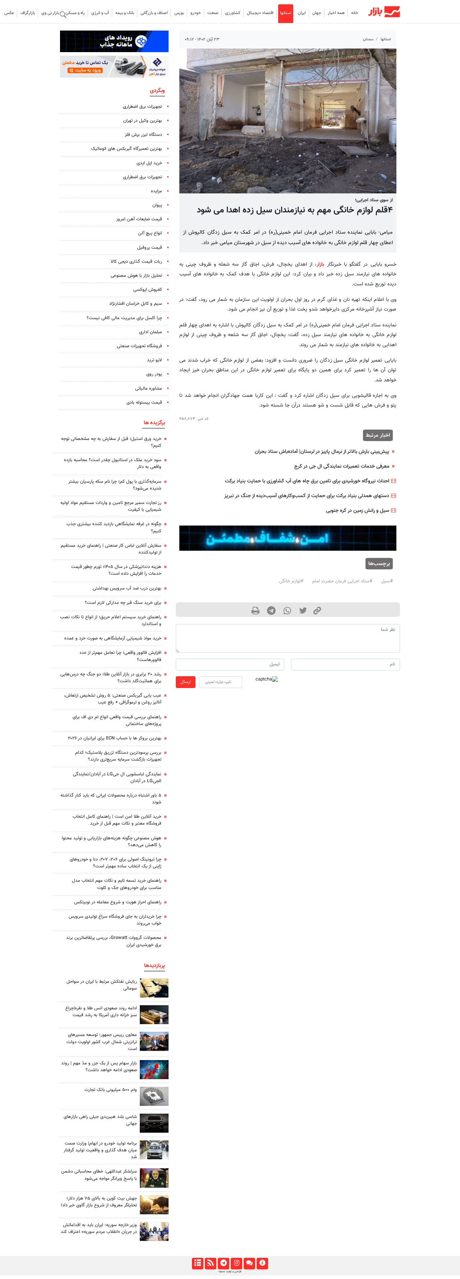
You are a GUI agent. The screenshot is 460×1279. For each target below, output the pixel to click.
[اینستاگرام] (236, 1264)
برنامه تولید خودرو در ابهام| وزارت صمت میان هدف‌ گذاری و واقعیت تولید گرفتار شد (100, 1150)
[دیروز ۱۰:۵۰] (154, 1204)
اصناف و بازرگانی (154, 13)
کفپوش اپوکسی (147, 289)
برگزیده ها (154, 422)
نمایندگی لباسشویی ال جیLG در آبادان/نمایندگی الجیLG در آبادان (117, 778)
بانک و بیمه (124, 13)
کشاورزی (232, 13)
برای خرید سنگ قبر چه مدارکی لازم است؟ (123, 602)
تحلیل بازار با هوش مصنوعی (136, 275)
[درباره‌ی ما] (262, 1264)
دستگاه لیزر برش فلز (143, 134)
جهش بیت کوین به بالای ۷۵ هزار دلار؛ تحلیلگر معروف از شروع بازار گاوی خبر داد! (99, 1202)
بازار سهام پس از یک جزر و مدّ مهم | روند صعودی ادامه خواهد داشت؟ (99, 1067)
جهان (316, 13)
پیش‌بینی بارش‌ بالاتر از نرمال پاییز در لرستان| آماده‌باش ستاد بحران (322, 452)
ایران (302, 13)
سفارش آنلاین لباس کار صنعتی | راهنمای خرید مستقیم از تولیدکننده (111, 549)
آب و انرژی (100, 13)
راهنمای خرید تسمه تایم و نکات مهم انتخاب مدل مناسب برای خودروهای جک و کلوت (116, 884)
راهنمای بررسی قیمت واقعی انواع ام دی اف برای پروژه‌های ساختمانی (117, 721)
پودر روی (154, 374)
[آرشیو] (197, 1264)
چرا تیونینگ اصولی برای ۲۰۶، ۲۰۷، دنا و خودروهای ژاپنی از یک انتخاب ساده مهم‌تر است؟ (115, 863)
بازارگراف (27, 13)
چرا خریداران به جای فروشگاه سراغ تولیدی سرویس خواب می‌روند (115, 920)
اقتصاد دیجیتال (260, 13)
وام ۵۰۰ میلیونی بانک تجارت (110, 1090)
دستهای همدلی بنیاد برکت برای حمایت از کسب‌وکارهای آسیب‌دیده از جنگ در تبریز (306, 496)
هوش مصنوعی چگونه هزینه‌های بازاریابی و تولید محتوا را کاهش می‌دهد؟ (111, 842)
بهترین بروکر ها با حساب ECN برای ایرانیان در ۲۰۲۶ (114, 738)
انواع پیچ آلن (150, 233)
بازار (320, 264)
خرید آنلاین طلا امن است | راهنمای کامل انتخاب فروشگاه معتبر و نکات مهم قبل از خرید (117, 820)
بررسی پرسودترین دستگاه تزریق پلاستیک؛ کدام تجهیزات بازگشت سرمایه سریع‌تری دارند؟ (118, 756)
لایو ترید (154, 360)
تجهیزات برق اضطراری (142, 106)
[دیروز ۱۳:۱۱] (154, 1177)
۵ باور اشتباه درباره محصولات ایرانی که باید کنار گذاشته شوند (110, 799)
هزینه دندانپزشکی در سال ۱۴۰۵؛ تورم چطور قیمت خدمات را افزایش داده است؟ (116, 570)
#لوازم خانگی (291, 581)
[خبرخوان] (210, 1264)
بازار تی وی (50, 13)
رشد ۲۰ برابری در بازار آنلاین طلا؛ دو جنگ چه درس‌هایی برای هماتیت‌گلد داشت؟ (110, 678)
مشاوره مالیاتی (148, 388)
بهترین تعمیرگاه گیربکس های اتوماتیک (126, 148)
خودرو (195, 13)
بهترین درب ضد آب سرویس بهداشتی (127, 588)
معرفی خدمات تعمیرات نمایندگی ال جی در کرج (341, 466)
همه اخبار (336, 13)
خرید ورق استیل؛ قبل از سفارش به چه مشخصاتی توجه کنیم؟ (111, 442)
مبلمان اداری (150, 332)
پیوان (157, 205)
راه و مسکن (75, 13)
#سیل (387, 581)
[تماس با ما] (249, 1264)
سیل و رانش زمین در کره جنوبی (357, 510)
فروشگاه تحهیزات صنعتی (139, 346)
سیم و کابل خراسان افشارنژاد (135, 303)
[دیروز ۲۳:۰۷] (154, 1069)
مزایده (156, 191)
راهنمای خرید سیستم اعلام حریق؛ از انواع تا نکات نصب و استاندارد (110, 621)
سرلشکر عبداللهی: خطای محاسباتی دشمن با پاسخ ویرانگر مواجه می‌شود (99, 1175)
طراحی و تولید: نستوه (230, 1271)
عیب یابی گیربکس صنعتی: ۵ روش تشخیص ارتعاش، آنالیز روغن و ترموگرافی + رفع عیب (112, 699)
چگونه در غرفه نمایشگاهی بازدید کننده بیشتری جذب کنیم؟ (113, 528)
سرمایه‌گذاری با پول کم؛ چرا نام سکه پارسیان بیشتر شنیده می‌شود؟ (114, 485)
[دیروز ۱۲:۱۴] (154, 1096)
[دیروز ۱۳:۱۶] (154, 1123)
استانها (285, 13)
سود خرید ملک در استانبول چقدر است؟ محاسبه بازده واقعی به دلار (112, 464)
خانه (354, 13)
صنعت (212, 13)
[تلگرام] (223, 1264)
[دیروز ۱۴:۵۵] (154, 1231)
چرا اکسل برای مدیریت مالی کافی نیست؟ (124, 318)
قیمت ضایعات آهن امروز (139, 219)
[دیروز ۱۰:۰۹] (154, 1041)
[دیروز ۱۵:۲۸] (154, 1014)
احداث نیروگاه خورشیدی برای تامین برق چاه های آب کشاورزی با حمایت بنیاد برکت (307, 481)
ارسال (185, 682)
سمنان (368, 39)
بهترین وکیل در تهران (142, 120)
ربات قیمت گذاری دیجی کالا (136, 261)
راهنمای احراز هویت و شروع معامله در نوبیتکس (117, 902)
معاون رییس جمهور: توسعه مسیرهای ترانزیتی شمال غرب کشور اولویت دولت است (101, 1041)
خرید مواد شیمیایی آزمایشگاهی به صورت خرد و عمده (112, 638)
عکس (9, 13)
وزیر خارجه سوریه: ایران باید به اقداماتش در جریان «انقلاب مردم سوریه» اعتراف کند (99, 1228)
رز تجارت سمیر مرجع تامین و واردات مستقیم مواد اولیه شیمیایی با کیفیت (110, 506)
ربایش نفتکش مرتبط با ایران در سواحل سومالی (101, 985)
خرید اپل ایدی (149, 163)
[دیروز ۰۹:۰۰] (154, 1149)
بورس (179, 13)
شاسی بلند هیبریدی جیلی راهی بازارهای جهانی (100, 1120)
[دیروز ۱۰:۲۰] (154, 988)
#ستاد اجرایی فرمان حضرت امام (342, 581)
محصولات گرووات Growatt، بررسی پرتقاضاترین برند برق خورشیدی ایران (113, 941)
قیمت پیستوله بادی (144, 402)
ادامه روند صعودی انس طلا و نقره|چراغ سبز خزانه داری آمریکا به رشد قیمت (101, 1012)
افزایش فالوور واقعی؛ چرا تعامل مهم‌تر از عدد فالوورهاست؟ (120, 656)
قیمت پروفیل (149, 247)
